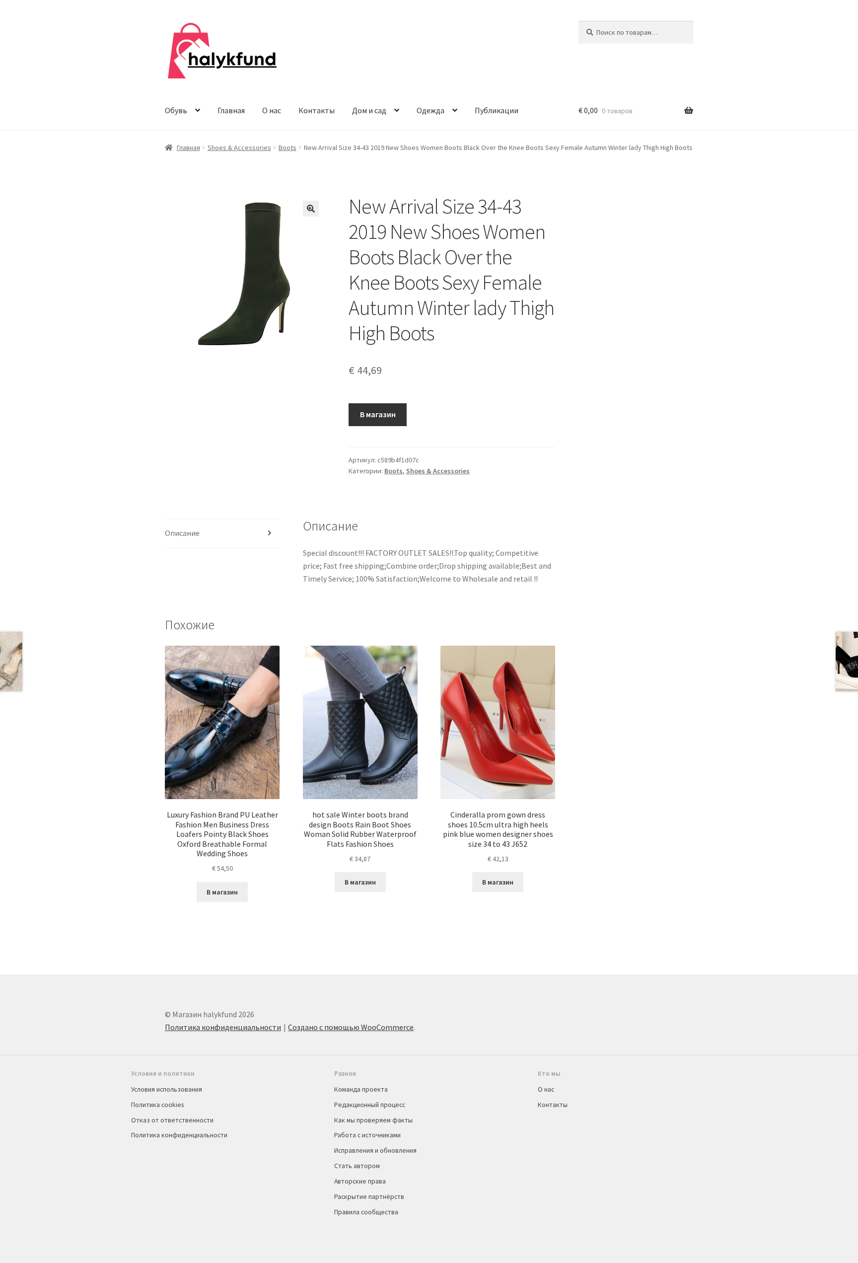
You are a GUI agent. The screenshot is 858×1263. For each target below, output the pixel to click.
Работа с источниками (367, 1134)
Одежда (430, 110)
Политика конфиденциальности (223, 1027)
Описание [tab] (182, 533)
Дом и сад (369, 110)
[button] (311, 209)
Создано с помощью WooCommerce (351, 1027)
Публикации (496, 110)
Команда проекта (361, 1089)
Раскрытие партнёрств (369, 1196)
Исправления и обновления (375, 1150)
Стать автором (357, 1165)
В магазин (378, 414)
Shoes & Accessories (239, 147)
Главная (231, 110)
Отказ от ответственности (172, 1119)
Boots (287, 147)
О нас (271, 110)
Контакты (316, 110)
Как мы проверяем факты (373, 1119)
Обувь (176, 110)
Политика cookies (157, 1104)
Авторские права (360, 1181)
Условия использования (166, 1089)
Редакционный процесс (369, 1104)
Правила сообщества (366, 1211)
